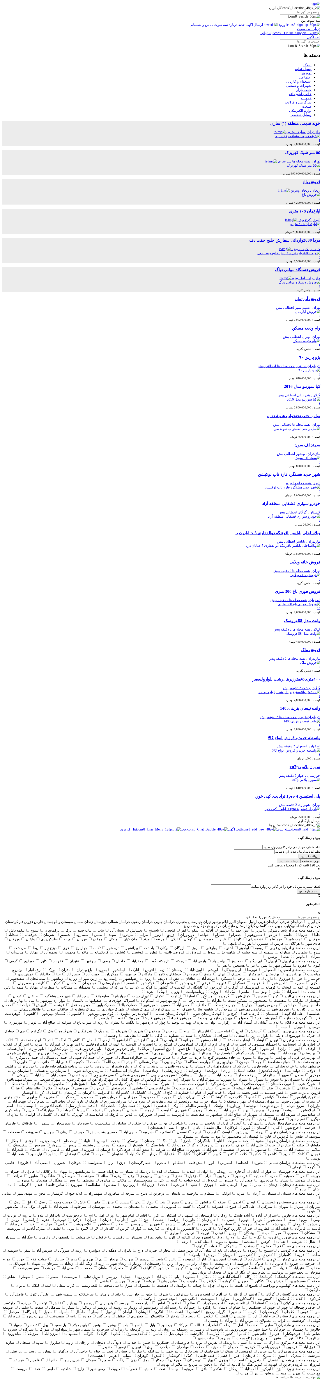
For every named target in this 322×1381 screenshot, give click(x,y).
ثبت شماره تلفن (308, 891)
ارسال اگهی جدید (250, 25)
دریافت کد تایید (309, 856)
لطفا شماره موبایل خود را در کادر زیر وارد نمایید (285, 886)
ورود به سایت (310, 860)
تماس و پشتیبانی (201, 25)
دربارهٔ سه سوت (225, 25)
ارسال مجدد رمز (289, 860)
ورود (282, 25)
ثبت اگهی (313, 37)
